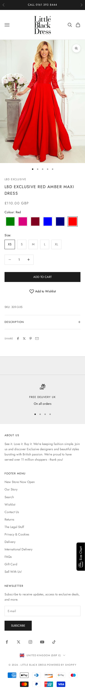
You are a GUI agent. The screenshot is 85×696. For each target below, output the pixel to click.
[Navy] (60, 221)
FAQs (8, 556)
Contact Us (12, 512)
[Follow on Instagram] (30, 642)
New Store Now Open (20, 482)
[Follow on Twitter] (18, 642)
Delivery (10, 542)
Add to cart (42, 277)
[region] (42, 395)
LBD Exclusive (15, 179)
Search (9, 497)
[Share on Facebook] (18, 338)
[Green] (10, 221)
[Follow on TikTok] (54, 642)
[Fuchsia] (23, 221)
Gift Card (11, 564)
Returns (9, 519)
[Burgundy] (35, 221)
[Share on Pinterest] (30, 338)
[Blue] (47, 221)
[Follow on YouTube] (42, 642)
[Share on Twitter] (24, 338)
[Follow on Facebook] (7, 642)
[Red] (72, 221)
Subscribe (18, 625)
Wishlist (10, 504)
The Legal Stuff (14, 527)
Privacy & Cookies (17, 534)
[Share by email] (37, 338)
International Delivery (18, 549)
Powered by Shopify (61, 665)
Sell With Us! (13, 571)
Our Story (11, 489)
